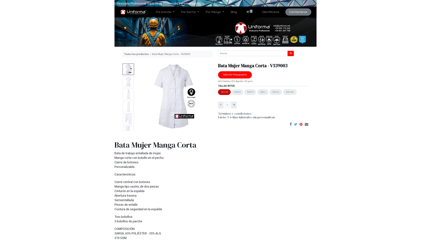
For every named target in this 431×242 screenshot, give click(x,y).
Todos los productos (136, 54)
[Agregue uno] (234, 105)
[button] (141, 96)
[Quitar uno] (220, 105)
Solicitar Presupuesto (235, 74)
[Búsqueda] (291, 53)
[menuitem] (233, 12)
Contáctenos (298, 12)
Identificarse (270, 12)
